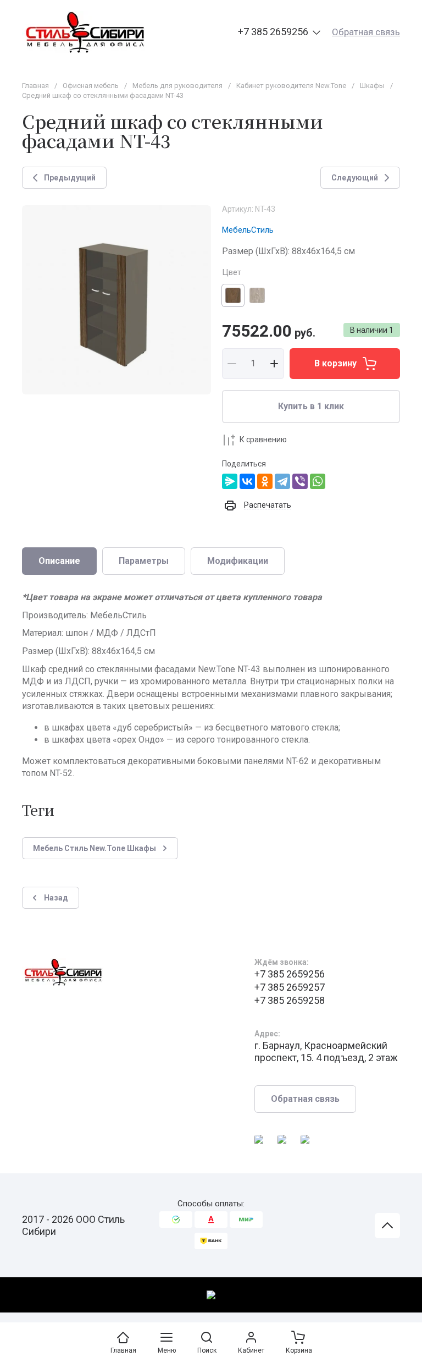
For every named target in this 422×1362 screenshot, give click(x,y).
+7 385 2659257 (289, 987)
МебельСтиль (248, 230)
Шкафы (372, 85)
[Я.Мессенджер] (229, 481)
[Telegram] (282, 481)
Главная (35, 85)
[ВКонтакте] (247, 481)
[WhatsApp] (317, 481)
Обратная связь (366, 31)
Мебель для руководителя (177, 85)
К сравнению (263, 439)
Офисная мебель (91, 85)
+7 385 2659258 (289, 1000)
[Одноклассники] (265, 481)
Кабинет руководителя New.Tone (291, 85)
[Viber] (300, 481)
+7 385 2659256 (273, 31)
